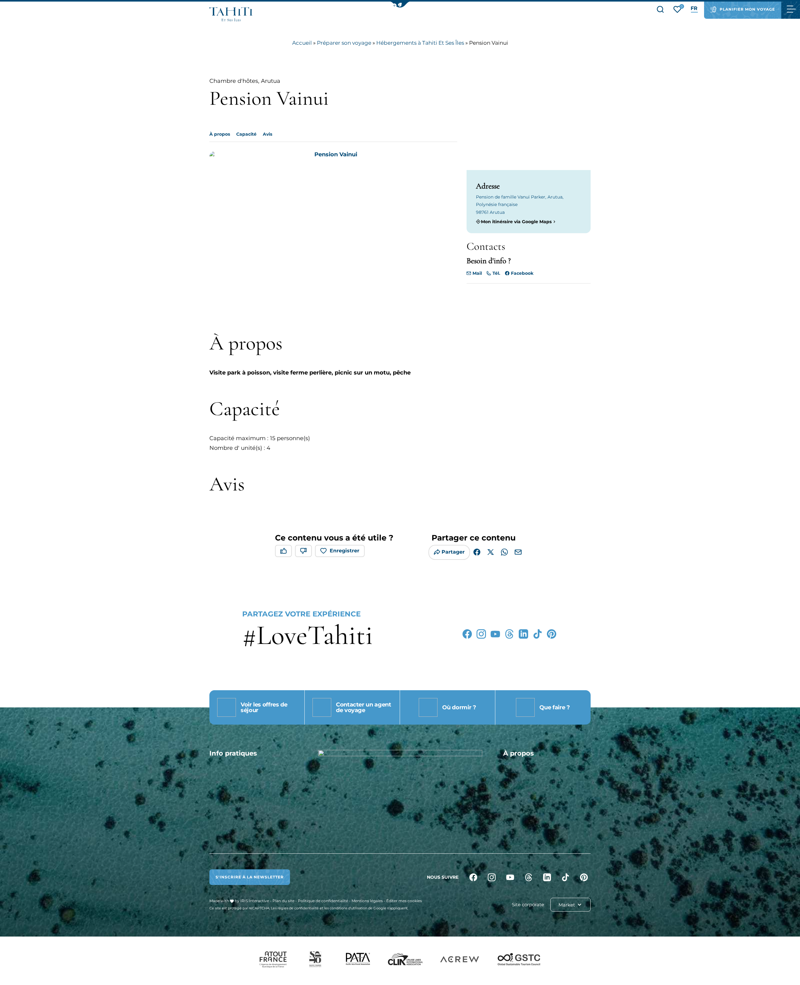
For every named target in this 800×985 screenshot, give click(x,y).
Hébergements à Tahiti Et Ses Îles (420, 43)
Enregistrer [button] (344, 551)
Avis (267, 134)
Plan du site (283, 900)
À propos (219, 134)
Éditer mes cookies (404, 900)
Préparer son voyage (344, 43)
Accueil (302, 43)
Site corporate (528, 904)
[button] (400, 4)
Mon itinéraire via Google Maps (516, 221)
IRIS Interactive (254, 900)
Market (567, 905)
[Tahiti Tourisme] (230, 14)
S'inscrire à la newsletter (250, 877)
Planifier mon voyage (747, 9)
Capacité (246, 134)
